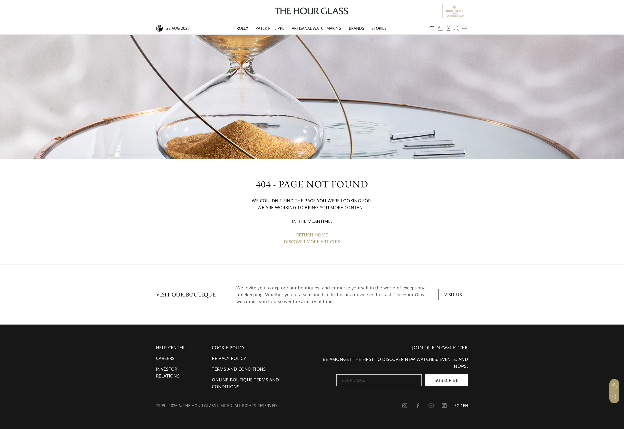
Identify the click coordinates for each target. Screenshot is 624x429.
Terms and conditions (239, 369)
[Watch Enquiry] (614, 396)
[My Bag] (614, 386)
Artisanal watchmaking (316, 28)
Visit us (453, 294)
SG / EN (461, 405)
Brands (356, 28)
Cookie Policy (228, 347)
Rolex (242, 28)
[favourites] (432, 28)
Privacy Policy (229, 358)
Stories (379, 28)
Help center (170, 347)
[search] (456, 28)
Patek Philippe (269, 28)
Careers (165, 358)
